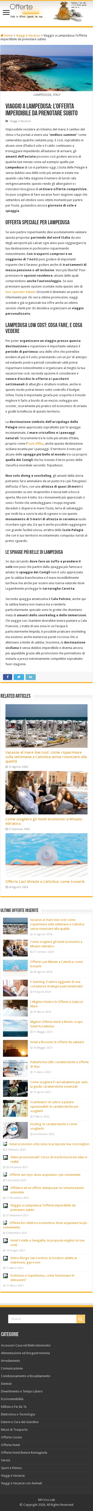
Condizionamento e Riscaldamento (25, 1376)
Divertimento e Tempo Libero (22, 1391)
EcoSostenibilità (12, 1399)
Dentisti (6, 1384)
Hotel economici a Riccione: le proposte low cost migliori (49, 1144)
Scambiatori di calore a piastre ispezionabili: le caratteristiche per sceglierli (54, 1106)
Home (8, 35)
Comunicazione (12, 1368)
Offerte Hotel (10, 1445)
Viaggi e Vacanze (28, 35)
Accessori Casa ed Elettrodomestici (26, 1345)
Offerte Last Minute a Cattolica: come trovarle (45, 881)
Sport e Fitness (11, 1468)
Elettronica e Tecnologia (18, 1414)
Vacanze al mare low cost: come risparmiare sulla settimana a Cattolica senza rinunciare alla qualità (46, 757)
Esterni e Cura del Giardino (20, 1422)
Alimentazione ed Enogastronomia (25, 1353)
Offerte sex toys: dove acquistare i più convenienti (44, 1175)
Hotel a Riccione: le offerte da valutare (57, 1042)
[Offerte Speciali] (46, 14)
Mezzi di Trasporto (14, 1429)
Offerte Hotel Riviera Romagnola (24, 1452)
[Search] (80, 1319)
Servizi (5, 1460)
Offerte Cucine (11, 1437)
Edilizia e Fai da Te (14, 1406)
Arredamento (10, 1361)
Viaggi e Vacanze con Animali (21, 1483)
